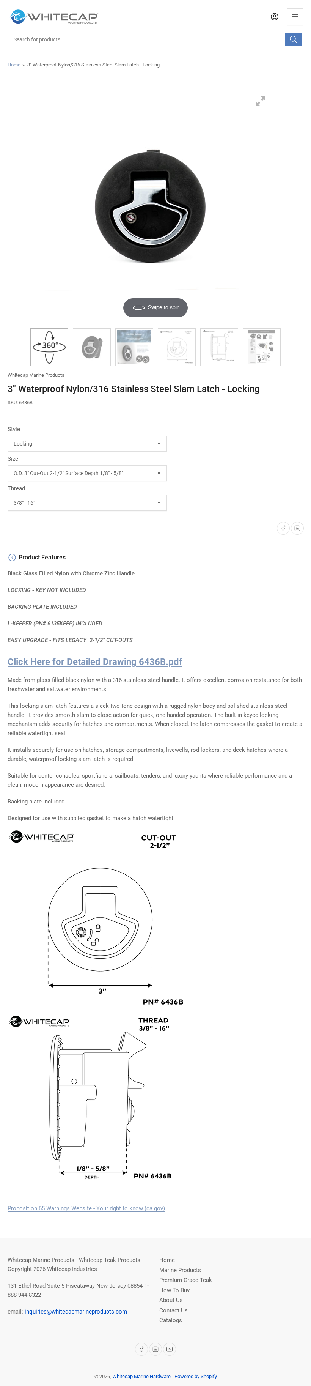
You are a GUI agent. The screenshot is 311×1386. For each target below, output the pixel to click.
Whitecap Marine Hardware (141, 1376)
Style (14, 429)
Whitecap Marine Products (36, 375)
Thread (16, 488)
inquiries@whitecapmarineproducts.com (76, 1311)
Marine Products (180, 1270)
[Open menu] (295, 16)
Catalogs (170, 1320)
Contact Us (173, 1310)
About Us (171, 1300)
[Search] (293, 39)
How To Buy (174, 1290)
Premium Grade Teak (185, 1280)
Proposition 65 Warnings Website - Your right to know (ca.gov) (86, 1208)
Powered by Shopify (195, 1376)
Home (14, 65)
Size (13, 458)
